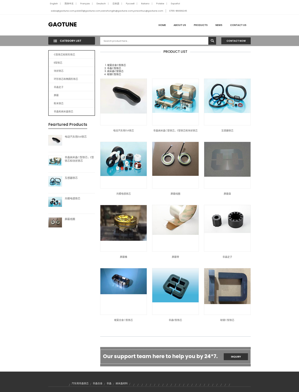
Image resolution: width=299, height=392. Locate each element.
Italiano (145, 3)
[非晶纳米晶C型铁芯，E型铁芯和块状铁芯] (55, 160)
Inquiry (236, 356)
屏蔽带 (175, 257)
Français (85, 3)
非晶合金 (97, 383)
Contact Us (238, 25)
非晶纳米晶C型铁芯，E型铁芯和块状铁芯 (79, 159)
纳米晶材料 (122, 383)
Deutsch (101, 3)
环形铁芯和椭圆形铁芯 (66, 79)
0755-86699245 (178, 10)
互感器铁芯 (71, 178)
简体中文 (69, 3)
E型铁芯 (58, 62)
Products (201, 25)
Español (175, 3)
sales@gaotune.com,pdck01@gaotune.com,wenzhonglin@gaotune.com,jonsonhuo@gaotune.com (107, 10)
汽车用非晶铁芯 (80, 383)
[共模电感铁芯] (55, 202)
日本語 (115, 3)
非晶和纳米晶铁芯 (63, 111)
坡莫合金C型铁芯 (123, 320)
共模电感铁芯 (72, 198)
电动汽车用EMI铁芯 (76, 136)
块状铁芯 (59, 71)
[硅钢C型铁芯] (227, 286)
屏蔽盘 (227, 193)
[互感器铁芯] (55, 181)
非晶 (109, 383)
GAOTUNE (62, 24)
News (218, 25)
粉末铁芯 (59, 103)
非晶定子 (59, 87)
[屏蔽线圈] (55, 222)
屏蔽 (56, 95)
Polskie (160, 3)
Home (162, 25)
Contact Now (236, 41)
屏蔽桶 (123, 257)
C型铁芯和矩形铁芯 (64, 54)
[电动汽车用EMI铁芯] (55, 140)
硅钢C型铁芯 (227, 320)
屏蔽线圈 (70, 219)
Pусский (130, 3)
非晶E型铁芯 (175, 320)
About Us (180, 25)
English (54, 3)
